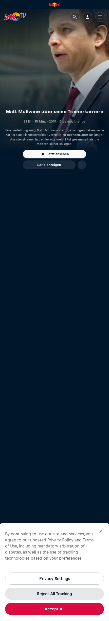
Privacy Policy (60, 540)
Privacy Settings (54, 578)
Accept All (54, 609)
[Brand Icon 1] (54, 4)
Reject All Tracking (54, 593)
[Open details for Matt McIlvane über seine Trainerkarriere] (54, 93)
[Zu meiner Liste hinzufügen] (82, 164)
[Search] (75, 17)
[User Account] (87, 17)
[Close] (101, 531)
